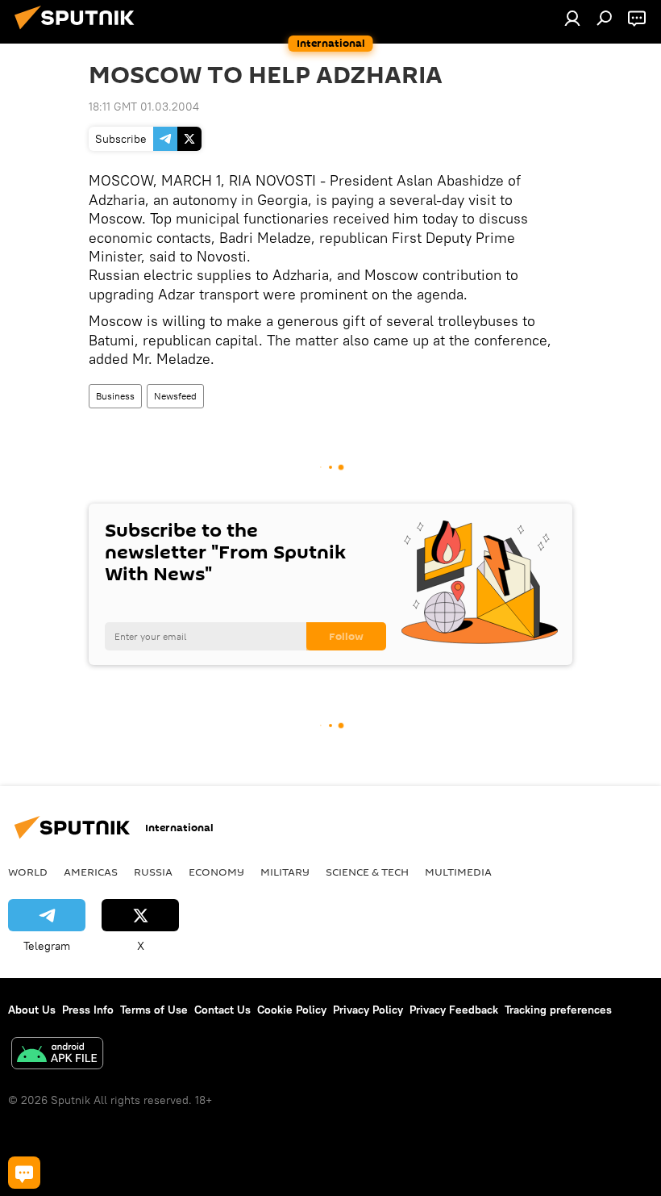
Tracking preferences (558, 1009)
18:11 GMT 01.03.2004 (144, 106)
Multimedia (458, 871)
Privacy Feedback (453, 1009)
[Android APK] (57, 1055)
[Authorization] (572, 18)
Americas (91, 871)
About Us (32, 1009)
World (28, 871)
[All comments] (24, 1172)
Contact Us (222, 1009)
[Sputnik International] (79, 31)
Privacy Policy (368, 1009)
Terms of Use (154, 1009)
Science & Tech (367, 871)
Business (115, 396)
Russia (153, 871)
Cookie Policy (291, 1009)
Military (285, 871)
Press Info (88, 1009)
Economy (216, 871)
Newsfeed (175, 396)
